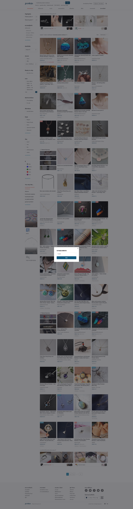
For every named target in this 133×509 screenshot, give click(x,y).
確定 (66, 258)
